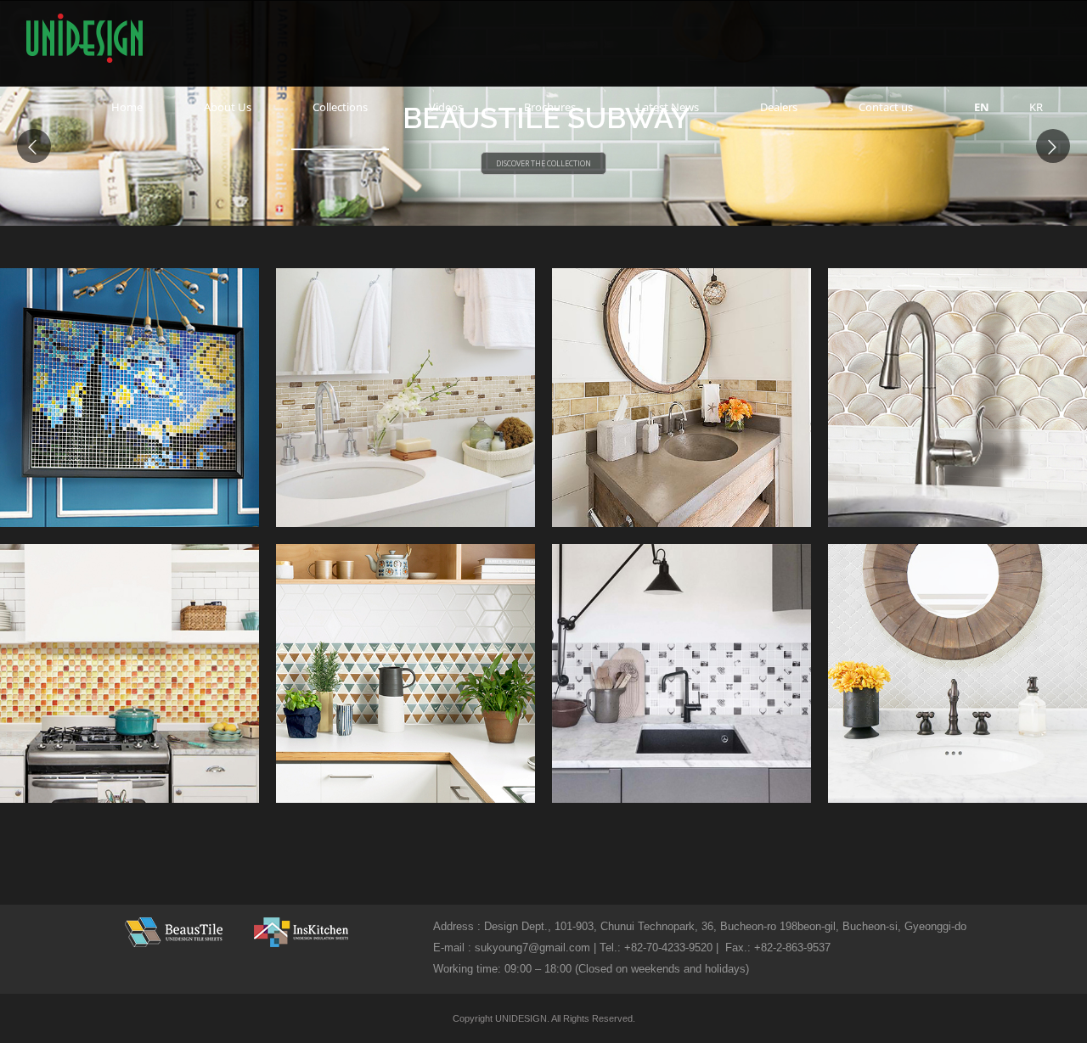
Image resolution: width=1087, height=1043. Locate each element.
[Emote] (681, 673)
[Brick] (405, 397)
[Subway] (681, 397)
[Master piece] (129, 397)
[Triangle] (405, 673)
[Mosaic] (129, 673)
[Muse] (957, 673)
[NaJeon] (957, 397)
